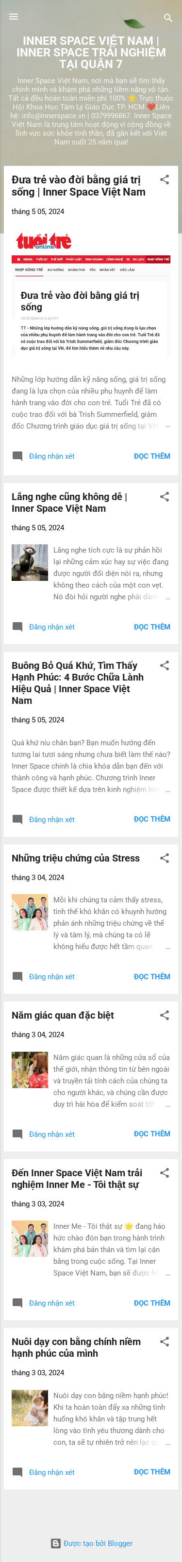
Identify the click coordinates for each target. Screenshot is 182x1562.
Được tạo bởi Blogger (97, 1543)
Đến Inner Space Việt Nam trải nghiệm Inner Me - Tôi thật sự (77, 1178)
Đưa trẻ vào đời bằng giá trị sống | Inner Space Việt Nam (79, 186)
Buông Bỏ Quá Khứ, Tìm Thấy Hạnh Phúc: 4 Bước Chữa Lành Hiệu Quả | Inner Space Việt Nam (78, 683)
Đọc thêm (152, 456)
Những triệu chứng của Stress (76, 858)
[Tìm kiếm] (168, 20)
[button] (164, 181)
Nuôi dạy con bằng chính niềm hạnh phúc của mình (76, 1347)
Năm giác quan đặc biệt (63, 1015)
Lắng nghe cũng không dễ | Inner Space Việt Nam (69, 502)
